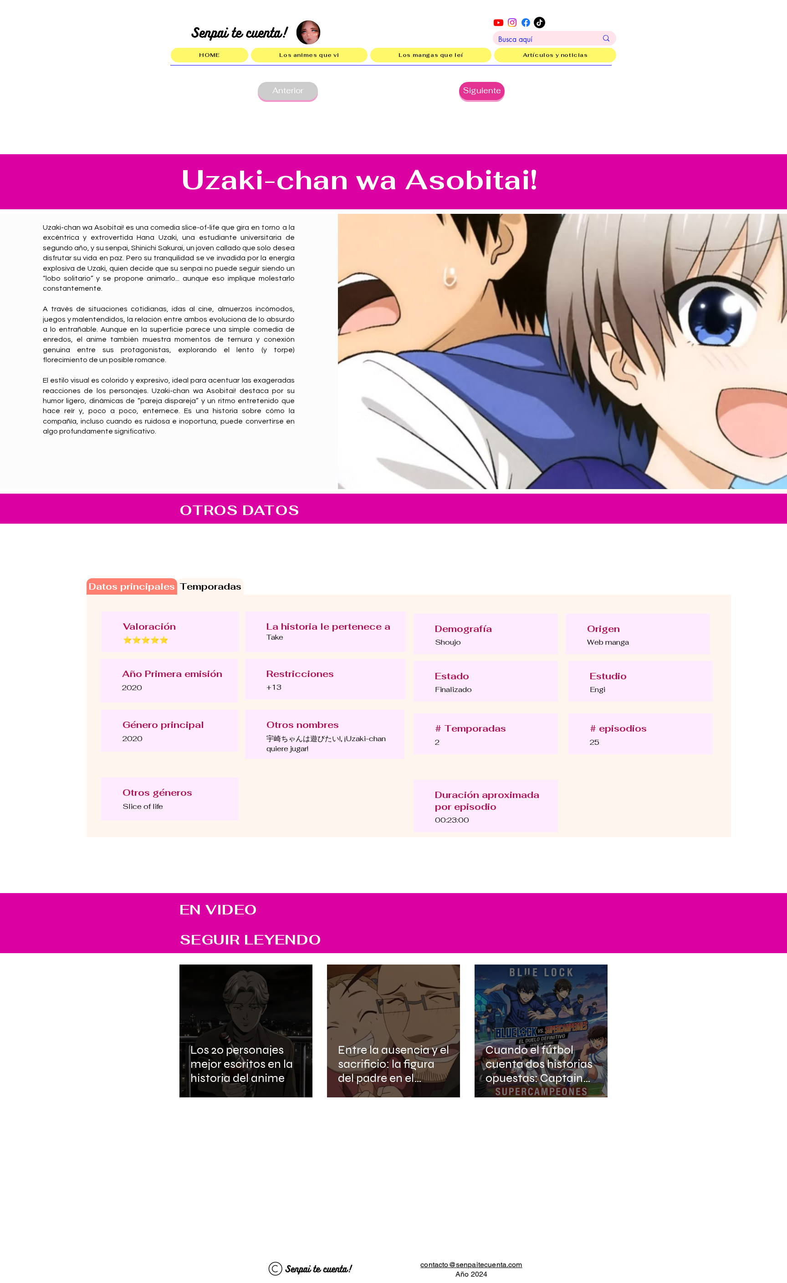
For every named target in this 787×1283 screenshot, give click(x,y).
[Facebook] (525, 22)
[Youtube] (498, 22)
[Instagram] (512, 22)
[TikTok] (539, 22)
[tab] (132, 586)
